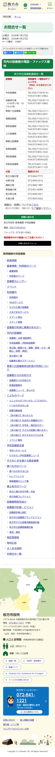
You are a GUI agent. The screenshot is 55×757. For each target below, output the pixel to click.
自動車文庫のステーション (22, 361)
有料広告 (12, 543)
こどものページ (15, 395)
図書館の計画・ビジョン (20, 507)
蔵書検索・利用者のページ (21, 266)
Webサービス (16, 302)
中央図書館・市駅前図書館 (22, 343)
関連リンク (13, 667)
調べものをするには (19, 471)
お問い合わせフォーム (27, 243)
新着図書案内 (15, 385)
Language (34, 4)
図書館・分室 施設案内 (20, 338)
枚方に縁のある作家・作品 (22, 492)
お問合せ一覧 (14, 554)
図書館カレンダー (16, 281)
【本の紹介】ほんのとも (21, 415)
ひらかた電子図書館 (19, 307)
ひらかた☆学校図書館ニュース (24, 455)
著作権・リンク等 (11, 724)
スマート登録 (15, 322)
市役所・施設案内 (33, 661)
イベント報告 (15, 440)
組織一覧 (12, 661)
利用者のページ (16, 276)
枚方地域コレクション (20, 497)
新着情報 (12, 260)
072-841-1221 (16, 623)
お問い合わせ (9, 720)
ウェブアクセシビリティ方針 (16, 729)
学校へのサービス (17, 451)
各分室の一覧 (15, 356)
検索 (25, 8)
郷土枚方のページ (16, 486)
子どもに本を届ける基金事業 (23, 460)
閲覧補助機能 (35, 8)
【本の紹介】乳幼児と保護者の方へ (26, 420)
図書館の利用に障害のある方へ (24, 327)
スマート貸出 (15, 317)
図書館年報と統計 (17, 512)
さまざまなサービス (19, 312)
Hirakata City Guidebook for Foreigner (26, 673)
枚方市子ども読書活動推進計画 (24, 522)
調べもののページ (16, 466)
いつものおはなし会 (19, 405)
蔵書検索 (13, 271)
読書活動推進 (15, 410)
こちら (29, 712)
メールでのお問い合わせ (19, 680)
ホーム (17, 17)
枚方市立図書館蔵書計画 (21, 527)
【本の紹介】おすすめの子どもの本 (26, 435)
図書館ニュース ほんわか (22, 390)
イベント (12, 287)
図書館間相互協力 (16, 502)
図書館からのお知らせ (19, 375)
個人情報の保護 (27, 720)
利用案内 (12, 292)
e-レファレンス (16, 476)
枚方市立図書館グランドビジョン (25, 517)
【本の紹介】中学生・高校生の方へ (26, 425)
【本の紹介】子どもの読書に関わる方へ (28, 430)
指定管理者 (13, 537)
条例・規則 (14, 532)
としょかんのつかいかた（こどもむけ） (28, 401)
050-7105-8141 (17, 228)
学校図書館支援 (15, 445)
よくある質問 (14, 548)
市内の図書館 (14, 333)
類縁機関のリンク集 (19, 481)
